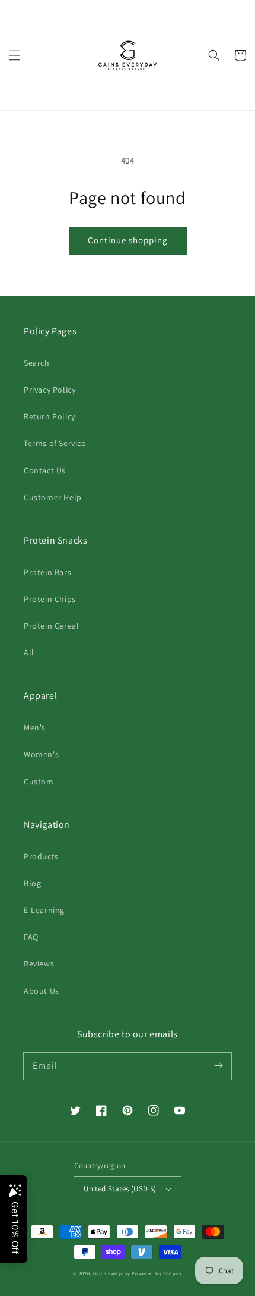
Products (41, 856)
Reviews (39, 963)
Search (37, 362)
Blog (32, 883)
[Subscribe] (218, 1066)
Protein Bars (47, 572)
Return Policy (49, 416)
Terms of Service (55, 443)
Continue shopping (128, 240)
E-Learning (44, 910)
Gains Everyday (111, 1273)
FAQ (31, 936)
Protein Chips (50, 599)
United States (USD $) (120, 1189)
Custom (39, 781)
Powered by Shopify (157, 1273)
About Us (41, 991)
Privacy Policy (49, 389)
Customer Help (53, 497)
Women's (41, 754)
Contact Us (45, 470)
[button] (15, 55)
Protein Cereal (51, 625)
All (29, 652)
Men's (35, 727)
